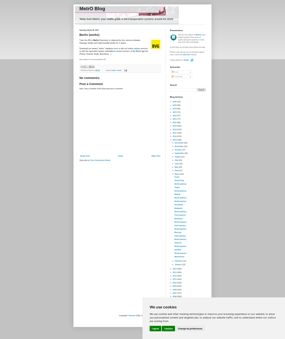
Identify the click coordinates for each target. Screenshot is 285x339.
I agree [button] (155, 328)
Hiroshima (178, 205)
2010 (175, 283)
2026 (175, 102)
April (177, 171)
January (178, 265)
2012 (175, 276)
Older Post (155, 156)
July (177, 160)
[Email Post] (125, 70)
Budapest (178, 208)
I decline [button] (168, 328)
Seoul (176, 177)
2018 (175, 129)
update (137, 48)
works (119, 70)
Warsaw (177, 232)
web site (186, 55)
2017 (175, 133)
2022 (175, 116)
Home (120, 156)
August (178, 157)
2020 (175, 123)
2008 (175, 290)
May (177, 167)
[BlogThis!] (84, 66)
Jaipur (177, 187)
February (179, 261)
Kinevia (132, 316)
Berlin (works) (180, 184)
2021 (175, 119)
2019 (175, 126)
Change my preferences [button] (190, 328)
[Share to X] (87, 66)
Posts (175, 72)
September (180, 153)
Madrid (177, 194)
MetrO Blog (92, 8)
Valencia (178, 243)
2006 (175, 296)
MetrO (198, 35)
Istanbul (177, 250)
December (179, 143)
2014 (175, 269)
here (116, 48)
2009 (175, 286)
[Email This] (81, 66)
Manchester (179, 257)
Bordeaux (178, 219)
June (177, 164)
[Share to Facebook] (90, 66)
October (178, 150)
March (177, 174)
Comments (178, 77)
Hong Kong (179, 180)
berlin (113, 70)
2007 (175, 293)
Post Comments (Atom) (100, 160)
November (179, 146)
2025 (175, 105)
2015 (175, 140)
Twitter (186, 60)
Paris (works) (180, 215)
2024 (175, 109)
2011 (175, 279)
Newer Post (85, 156)
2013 (175, 272)
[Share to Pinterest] (93, 66)
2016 (175, 136)
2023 (175, 112)
